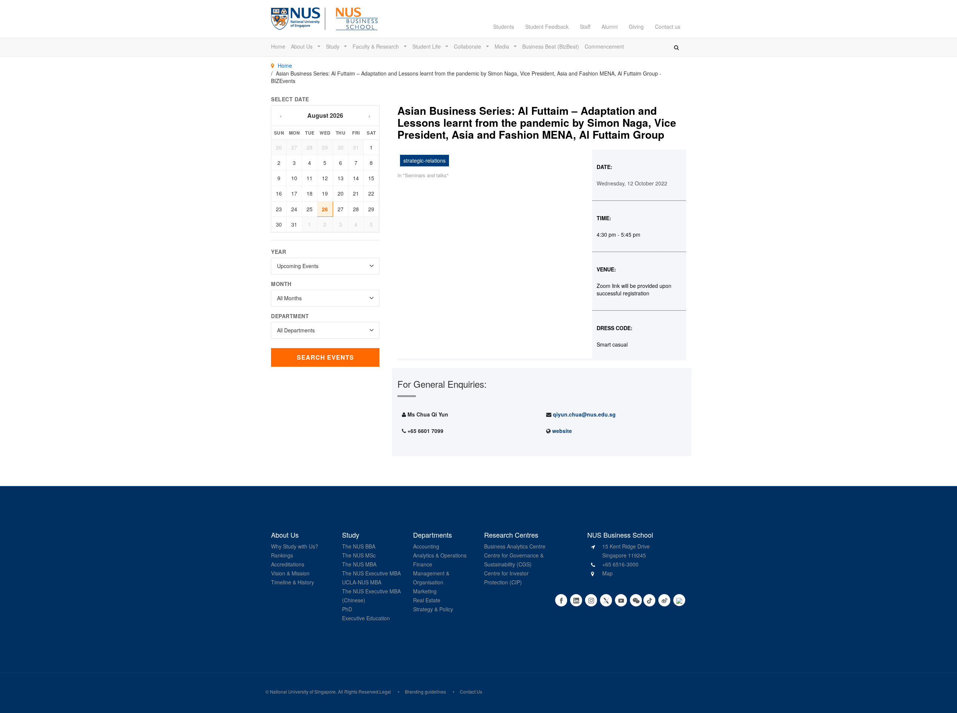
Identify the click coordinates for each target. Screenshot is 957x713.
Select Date (290, 99)
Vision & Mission (290, 573)
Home (278, 46)
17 (294, 193)
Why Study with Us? (294, 546)
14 (356, 178)
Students (503, 26)
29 (325, 147)
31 (356, 147)
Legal (385, 691)
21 (356, 193)
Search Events (325, 357)
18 (310, 193)
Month (281, 284)
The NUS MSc (359, 555)
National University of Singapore (303, 691)
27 (294, 147)
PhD (347, 609)
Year (278, 251)
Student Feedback (547, 26)
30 (341, 147)
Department (290, 316)
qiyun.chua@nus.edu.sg (584, 414)
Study (333, 46)
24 (294, 209)
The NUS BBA (358, 546)
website (562, 430)
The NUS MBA (359, 564)
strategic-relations (424, 160)
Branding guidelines (425, 691)
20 (341, 193)
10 (294, 178)
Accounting (426, 546)
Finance (422, 564)
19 (325, 193)
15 (371, 178)
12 (325, 178)
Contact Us (471, 691)
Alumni (609, 26)
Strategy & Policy (433, 609)
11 (310, 178)
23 (279, 209)
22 (371, 193)
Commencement (604, 46)
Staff (585, 26)
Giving (636, 26)
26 (279, 147)
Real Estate (426, 600)
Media (503, 46)
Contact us (667, 26)
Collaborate (468, 46)
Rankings (282, 555)
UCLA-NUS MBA (361, 582)
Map (607, 573)
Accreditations (287, 564)
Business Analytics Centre (514, 546)
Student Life (427, 46)
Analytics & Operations (440, 555)
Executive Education (366, 618)
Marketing (425, 591)
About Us (302, 46)
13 (341, 178)
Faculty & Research (376, 46)
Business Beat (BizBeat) (550, 46)
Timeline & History (292, 582)
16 (279, 193)
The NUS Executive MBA (371, 573)
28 (310, 147)
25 (310, 209)
